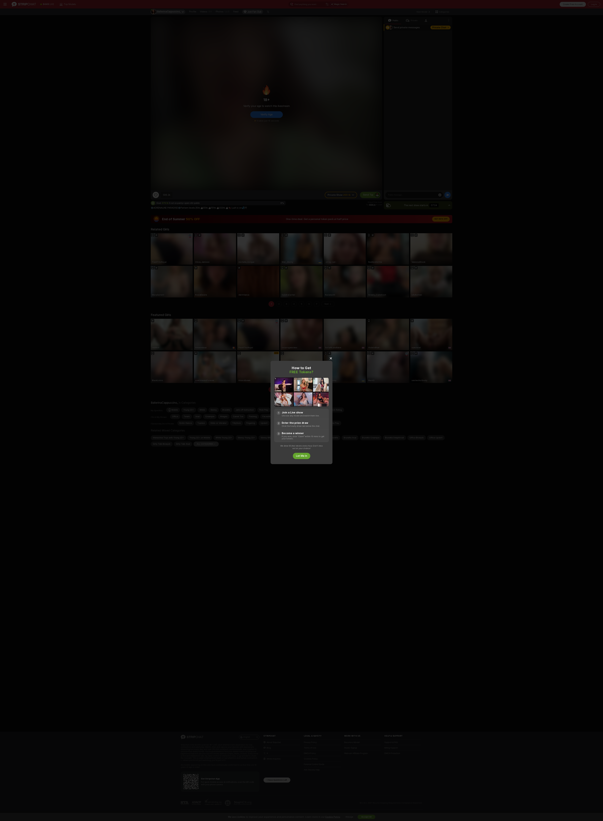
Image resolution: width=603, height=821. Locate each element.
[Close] (331, 358)
